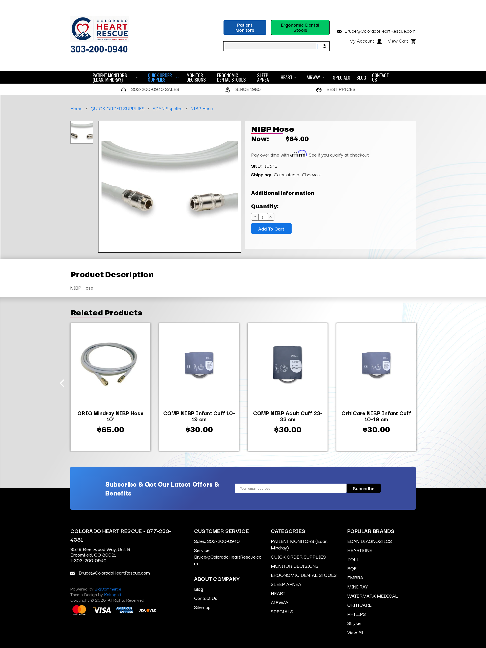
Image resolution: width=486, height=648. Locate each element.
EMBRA (355, 577)
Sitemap (202, 607)
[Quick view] (77, 328)
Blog (361, 77)
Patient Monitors (244, 27)
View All (355, 632)
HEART (286, 77)
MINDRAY (357, 586)
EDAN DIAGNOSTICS (369, 541)
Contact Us (380, 77)
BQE (352, 568)
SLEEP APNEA (263, 77)
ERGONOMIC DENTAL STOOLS (231, 77)
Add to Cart (110, 433)
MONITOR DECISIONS (196, 77)
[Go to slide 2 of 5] (424, 383)
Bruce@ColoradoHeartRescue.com (379, 30)
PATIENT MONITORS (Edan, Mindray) (110, 77)
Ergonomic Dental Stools (300, 27)
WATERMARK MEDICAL (372, 595)
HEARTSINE (359, 550)
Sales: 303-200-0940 (217, 541)
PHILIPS (356, 614)
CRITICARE (359, 604)
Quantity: (265, 206)
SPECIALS (341, 77)
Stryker (354, 623)
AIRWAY (313, 77)
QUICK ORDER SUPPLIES (160, 77)
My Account (362, 40)
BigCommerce (108, 588)
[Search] (322, 46)
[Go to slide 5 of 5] (62, 383)
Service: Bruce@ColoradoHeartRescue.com (227, 556)
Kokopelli (112, 594)
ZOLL (353, 559)
